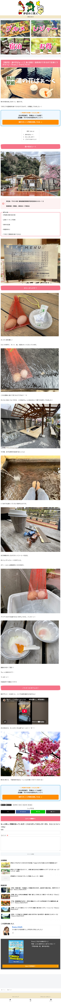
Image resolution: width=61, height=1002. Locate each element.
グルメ (3, 804)
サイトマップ (15, 996)
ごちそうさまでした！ (31, 139)
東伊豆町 (16, 804)
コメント (4, 835)
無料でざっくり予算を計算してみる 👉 (30, 122)
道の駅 (25, 804)
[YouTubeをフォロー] (13, 933)
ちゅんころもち (17, 927)
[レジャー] (45, 28)
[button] (53, 811)
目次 (28, 131)
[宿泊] (15, 46)
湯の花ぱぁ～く (29, 134)
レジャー (9, 804)
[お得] (45, 46)
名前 (2, 829)
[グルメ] (15, 28)
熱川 (21, 804)
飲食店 (30, 804)
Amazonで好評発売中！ (30, 966)
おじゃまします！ (30, 137)
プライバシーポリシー (45, 996)
